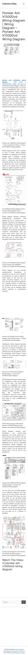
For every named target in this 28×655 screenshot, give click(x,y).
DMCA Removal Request (13, 652)
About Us (21, 649)
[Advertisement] (14, 67)
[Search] (24, 602)
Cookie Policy (7, 651)
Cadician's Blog (9, 4)
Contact (22, 652)
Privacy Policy (15, 651)
